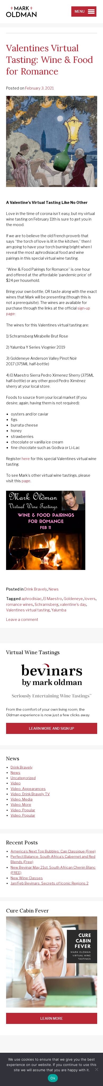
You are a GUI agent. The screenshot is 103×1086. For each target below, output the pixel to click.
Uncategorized (23, 778)
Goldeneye (73, 598)
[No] (96, 1069)
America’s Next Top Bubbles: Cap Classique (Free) (53, 851)
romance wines (19, 604)
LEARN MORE (51, 1018)
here (26, 458)
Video (16, 783)
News (54, 589)
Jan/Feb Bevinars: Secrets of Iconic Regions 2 (49, 883)
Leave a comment (22, 619)
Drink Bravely (35, 589)
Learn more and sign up (51, 728)
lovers (90, 598)
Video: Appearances (28, 789)
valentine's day (73, 604)
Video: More (21, 804)
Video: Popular (23, 810)
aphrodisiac (31, 598)
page (26, 481)
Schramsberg (46, 604)
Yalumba (58, 610)
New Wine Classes (27, 878)
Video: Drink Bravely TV (30, 794)
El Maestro (52, 598)
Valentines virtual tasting (28, 610)
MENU (80, 11)
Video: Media (21, 799)
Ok (52, 1078)
